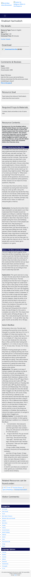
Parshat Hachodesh (21, 489)
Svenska (4, 557)
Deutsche (4, 561)
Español (4, 554)
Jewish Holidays (6, 532)
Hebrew (4, 534)
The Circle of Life (6, 541)
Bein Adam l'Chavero (7, 516)
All (4, 487)
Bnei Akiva (4, 523)
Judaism (4, 520)
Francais (4, 552)
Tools (3, 539)
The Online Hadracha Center (15, 10)
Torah (3, 513)
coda (15, 575)
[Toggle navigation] (5, 15)
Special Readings (7, 489)
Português (4, 566)
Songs (3, 544)
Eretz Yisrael (5, 511)
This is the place (6, 83)
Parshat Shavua (17, 487)
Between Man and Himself (8, 518)
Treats (3, 546)
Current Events (5, 530)
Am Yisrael (4, 509)
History (4, 527)
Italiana (4, 559)
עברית (3, 568)
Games (3, 537)
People (3, 525)
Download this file (11, 49)
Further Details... (6, 39)
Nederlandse (5, 563)
